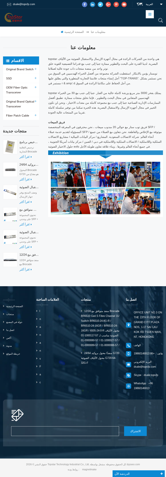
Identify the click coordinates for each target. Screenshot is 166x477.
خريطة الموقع (13, 353)
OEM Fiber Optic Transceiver (17, 90)
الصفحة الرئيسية (74, 31)
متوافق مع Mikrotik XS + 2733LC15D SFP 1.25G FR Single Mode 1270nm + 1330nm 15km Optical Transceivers (29, 209)
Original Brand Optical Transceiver (20, 104)
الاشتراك (135, 431)
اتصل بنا (10, 330)
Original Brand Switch (20, 69)
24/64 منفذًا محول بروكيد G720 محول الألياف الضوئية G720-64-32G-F (29, 164)
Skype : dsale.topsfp (146, 375)
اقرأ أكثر (24, 157)
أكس (8, 338)
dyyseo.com (133, 464)
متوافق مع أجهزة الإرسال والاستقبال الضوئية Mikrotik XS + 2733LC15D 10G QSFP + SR (29, 232)
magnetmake (89, 469)
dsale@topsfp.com (24, 4)
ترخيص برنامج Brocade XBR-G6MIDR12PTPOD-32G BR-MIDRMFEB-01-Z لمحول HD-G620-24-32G (29, 142)
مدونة (9, 345)
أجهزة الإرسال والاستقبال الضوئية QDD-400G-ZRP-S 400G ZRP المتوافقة (29, 187)
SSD (9, 78)
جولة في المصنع (14, 322)
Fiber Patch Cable (17, 115)
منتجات (10, 314)
